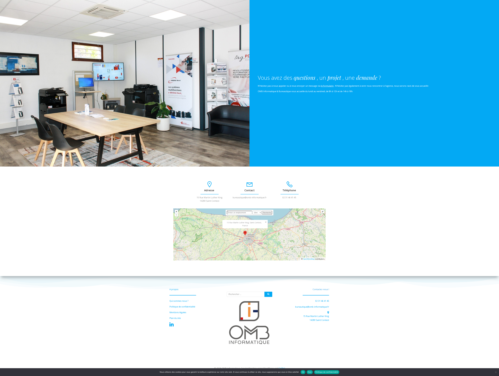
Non (309, 372)
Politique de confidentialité (326, 372)
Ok (303, 372)
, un (322, 77)
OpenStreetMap (309, 259)
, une (349, 77)
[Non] (495, 372)
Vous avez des (276, 77)
